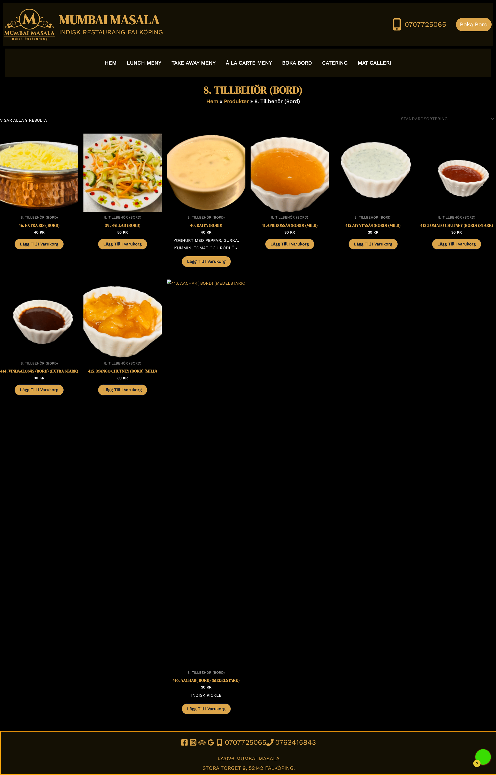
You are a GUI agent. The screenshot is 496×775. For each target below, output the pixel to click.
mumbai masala (109, 19)
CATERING (334, 63)
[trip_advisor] (202, 742)
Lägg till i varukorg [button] (39, 244)
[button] (474, 24)
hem (111, 63)
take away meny (193, 63)
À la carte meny (249, 63)
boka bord (297, 63)
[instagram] (194, 742)
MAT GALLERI (374, 63)
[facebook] (185, 742)
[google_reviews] (211, 742)
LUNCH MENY (144, 63)
